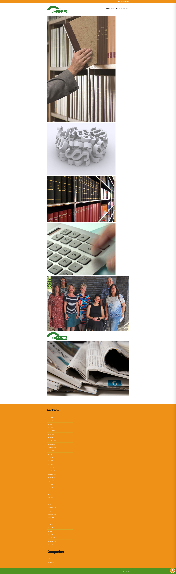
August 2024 (51, 481)
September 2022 (52, 541)
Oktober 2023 (51, 511)
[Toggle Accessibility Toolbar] (172, 570)
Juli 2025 (50, 454)
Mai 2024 (50, 491)
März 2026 (50, 427)
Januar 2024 (51, 504)
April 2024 (50, 494)
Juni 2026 (50, 420)
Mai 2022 (50, 544)
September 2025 (52, 447)
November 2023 (52, 507)
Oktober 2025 (51, 444)
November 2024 (52, 474)
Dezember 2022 (52, 537)
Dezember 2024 (52, 471)
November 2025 (52, 440)
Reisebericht (51, 562)
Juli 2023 (50, 521)
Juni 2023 (50, 524)
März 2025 (50, 464)
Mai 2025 (50, 461)
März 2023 (50, 534)
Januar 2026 (51, 434)
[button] (128, 8)
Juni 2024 (50, 487)
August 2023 (51, 517)
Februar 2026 (51, 430)
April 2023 (50, 531)
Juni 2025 (50, 457)
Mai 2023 (50, 527)
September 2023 (52, 514)
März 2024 (50, 497)
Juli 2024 (50, 484)
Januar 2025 (51, 467)
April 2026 (50, 424)
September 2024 (52, 477)
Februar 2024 (51, 501)
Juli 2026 (50, 417)
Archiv (49, 559)
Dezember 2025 (52, 437)
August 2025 (51, 451)
